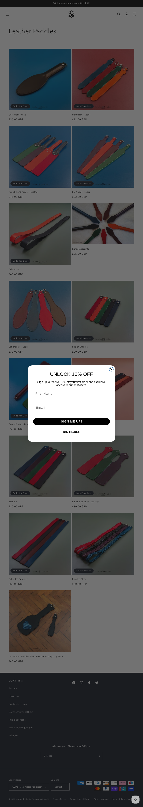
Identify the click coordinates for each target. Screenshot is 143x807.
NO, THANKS (71, 432)
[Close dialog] (111, 369)
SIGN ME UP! (71, 421)
